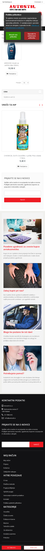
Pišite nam (33, 548)
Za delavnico (7, 530)
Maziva (6, 523)
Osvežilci (6, 512)
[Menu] (41, 19)
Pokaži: (18, 82)
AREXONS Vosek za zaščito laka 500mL (11, 64)
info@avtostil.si (10, 418)
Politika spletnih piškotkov (12, 503)
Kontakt (6, 499)
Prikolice (6, 538)
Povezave (37, 2)
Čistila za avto (8, 515)
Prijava (5, 464)
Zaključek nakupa (9, 472)
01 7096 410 (8, 415)
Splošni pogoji (8, 492)
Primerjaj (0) (8, 2)
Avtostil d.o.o (8, 406)
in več (8, 97)
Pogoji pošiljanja (9, 488)
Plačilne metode (9, 484)
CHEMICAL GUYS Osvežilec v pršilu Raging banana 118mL (22, 156)
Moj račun (6, 460)
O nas (5, 480)
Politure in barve (9, 519)
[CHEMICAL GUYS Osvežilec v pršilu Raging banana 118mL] (22, 130)
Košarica (6, 468)
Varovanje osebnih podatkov (13, 495)
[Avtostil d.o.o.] (22, 8)
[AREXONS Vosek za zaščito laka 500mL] (11, 50)
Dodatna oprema (9, 534)
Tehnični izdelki (8, 526)
